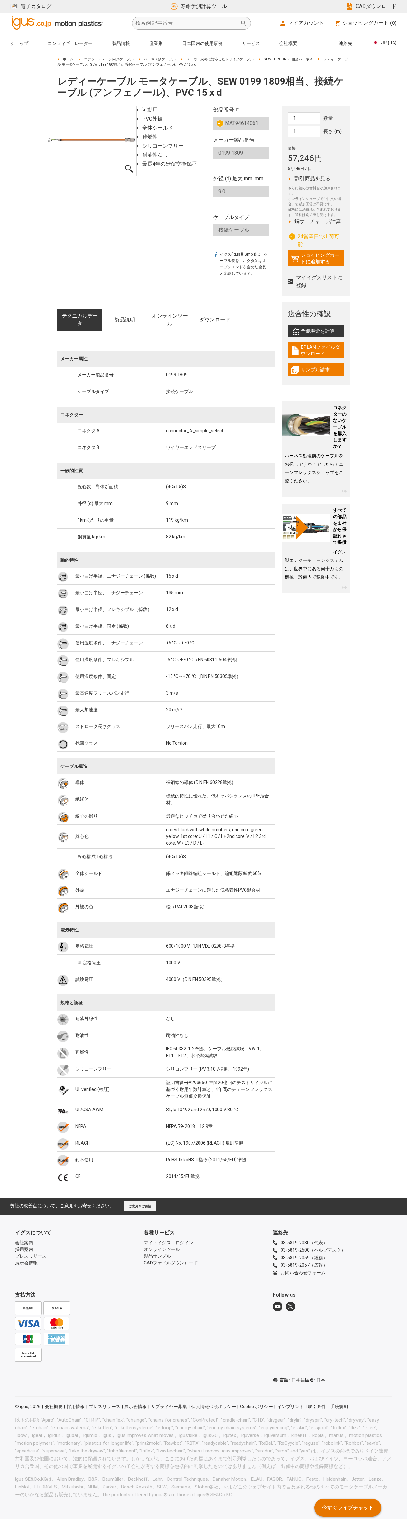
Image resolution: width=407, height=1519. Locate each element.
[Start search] (243, 23)
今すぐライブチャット (348, 1508)
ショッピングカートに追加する (315, 258)
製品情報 (121, 43)
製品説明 (125, 320)
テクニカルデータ (80, 320)
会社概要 (288, 43)
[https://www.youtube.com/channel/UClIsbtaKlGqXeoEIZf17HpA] (277, 1306)
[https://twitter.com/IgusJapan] (290, 1306)
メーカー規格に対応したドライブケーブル (220, 59)
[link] (316, 333)
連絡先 (345, 43)
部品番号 (223, 110)
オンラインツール (170, 320)
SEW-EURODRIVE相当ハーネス (288, 59)
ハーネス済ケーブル (160, 59)
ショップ (19, 43)
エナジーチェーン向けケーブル (109, 59)
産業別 (156, 43)
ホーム (68, 59)
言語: (292, 1379)
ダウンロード (214, 320)
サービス (251, 43)
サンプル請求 (317, 371)
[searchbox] (186, 23)
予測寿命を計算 (317, 332)
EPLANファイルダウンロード (317, 350)
